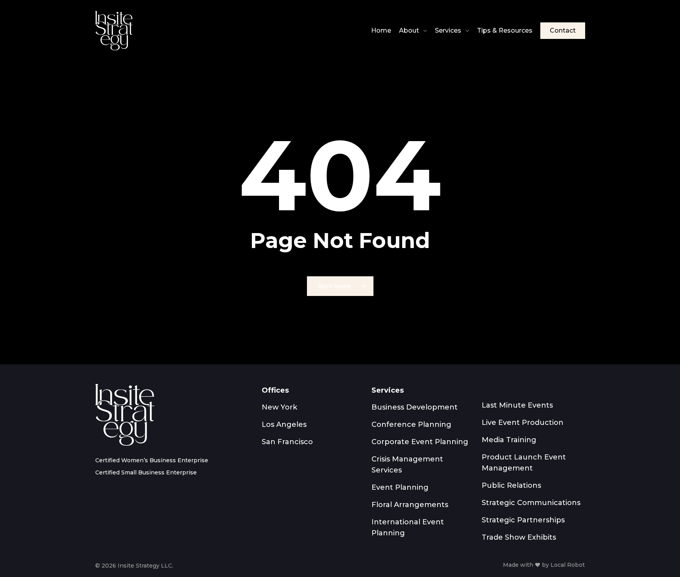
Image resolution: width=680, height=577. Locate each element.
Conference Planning (411, 424)
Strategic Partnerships (523, 520)
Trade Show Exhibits (519, 537)
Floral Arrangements (409, 504)
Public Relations (511, 485)
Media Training (509, 440)
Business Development (414, 407)
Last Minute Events (517, 405)
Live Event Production (523, 422)
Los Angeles (284, 424)
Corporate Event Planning (419, 441)
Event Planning (400, 487)
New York (279, 407)
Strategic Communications (531, 502)
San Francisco (287, 441)
